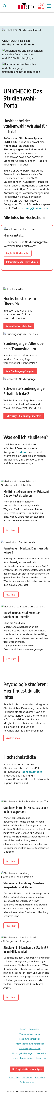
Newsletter (35, 1029)
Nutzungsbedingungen (22, 1053)
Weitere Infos (13, 738)
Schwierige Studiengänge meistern (23, 416)
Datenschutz (42, 1053)
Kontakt (23, 1029)
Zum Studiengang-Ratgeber (20, 371)
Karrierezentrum (27, 1082)
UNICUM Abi (27, 1077)
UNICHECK (40, 1077)
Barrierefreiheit (27, 1058)
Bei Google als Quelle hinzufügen (27, 1069)
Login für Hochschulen (17, 253)
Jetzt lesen (11, 530)
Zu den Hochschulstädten (19, 326)
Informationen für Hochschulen (22, 262)
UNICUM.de (14, 1077)
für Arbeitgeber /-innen (29, 1048)
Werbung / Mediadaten (29, 1034)
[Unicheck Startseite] (26, 6)
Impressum (41, 1058)
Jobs (16, 1058)
